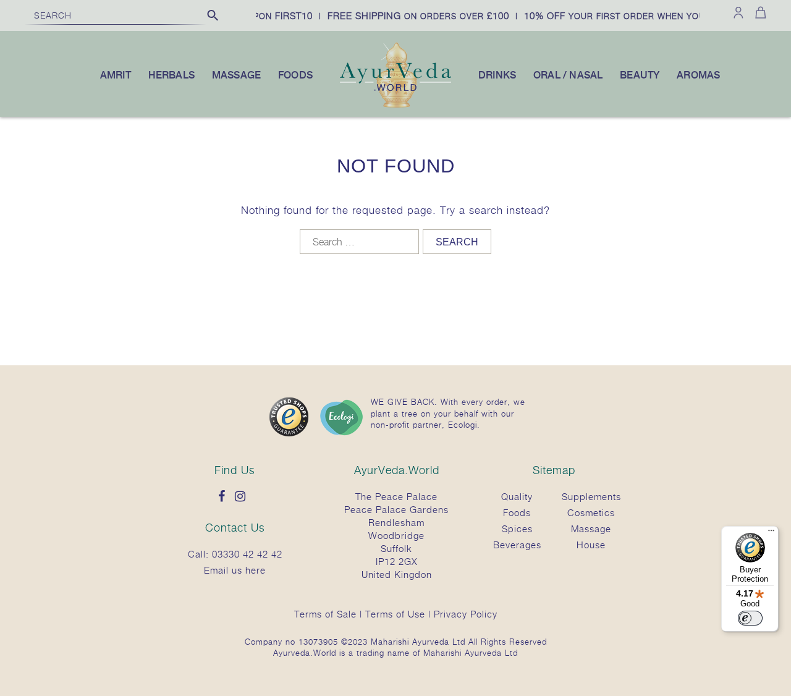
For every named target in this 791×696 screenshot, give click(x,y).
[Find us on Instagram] (243, 497)
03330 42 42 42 (247, 553)
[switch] (750, 618)
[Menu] (771, 533)
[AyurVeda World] (395, 105)
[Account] (738, 12)
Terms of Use (395, 613)
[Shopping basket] (758, 12)
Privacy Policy (465, 613)
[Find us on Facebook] (225, 497)
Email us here (235, 569)
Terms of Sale (325, 613)
